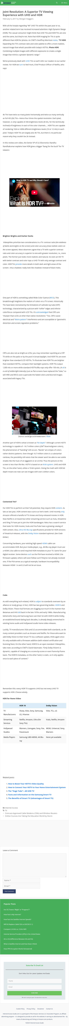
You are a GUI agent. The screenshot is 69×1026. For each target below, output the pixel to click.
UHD (28, 61)
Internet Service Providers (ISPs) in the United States (22, 934)
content (59, 508)
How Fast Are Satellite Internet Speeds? (17, 919)
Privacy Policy (31, 1009)
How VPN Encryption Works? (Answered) (18, 949)
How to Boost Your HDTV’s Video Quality (26, 784)
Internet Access (11, 808)
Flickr (49, 436)
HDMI (44, 543)
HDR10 (58, 605)
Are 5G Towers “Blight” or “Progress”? (17, 910)
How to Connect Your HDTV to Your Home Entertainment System (37, 787)
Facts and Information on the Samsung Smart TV (29, 794)
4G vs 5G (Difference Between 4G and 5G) (18, 939)
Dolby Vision (33, 533)
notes (55, 40)
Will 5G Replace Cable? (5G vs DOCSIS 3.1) (18, 924)
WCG (52, 297)
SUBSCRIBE (34, 993)
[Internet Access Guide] (9, 2)
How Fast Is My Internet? (12, 914)
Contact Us (49, 1009)
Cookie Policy (20, 1009)
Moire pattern (20, 319)
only (63, 511)
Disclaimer (40, 1009)
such (30, 554)
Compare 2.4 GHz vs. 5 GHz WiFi (15, 929)
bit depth (41, 442)
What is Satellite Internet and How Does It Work (20, 944)
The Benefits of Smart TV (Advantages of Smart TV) (30, 798)
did (19, 612)
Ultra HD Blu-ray (26, 530)
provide (19, 264)
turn (21, 64)
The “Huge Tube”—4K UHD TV (21, 791)
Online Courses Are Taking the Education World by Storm (28, 816)
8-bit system (48, 464)
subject (38, 601)
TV (6, 810)
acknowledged (42, 312)
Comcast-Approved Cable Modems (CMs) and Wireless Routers (31, 813)
